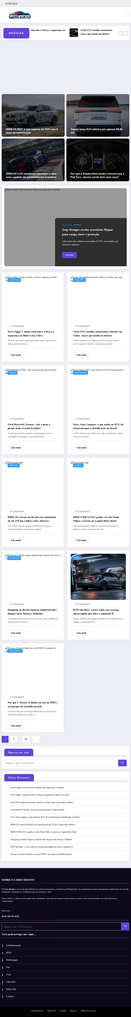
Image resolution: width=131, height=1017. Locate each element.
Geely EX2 (79, 280)
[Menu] (118, 15)
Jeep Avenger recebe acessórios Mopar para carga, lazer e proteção (87, 232)
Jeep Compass (80, 372)
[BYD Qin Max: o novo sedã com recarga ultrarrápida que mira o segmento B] (98, 576)
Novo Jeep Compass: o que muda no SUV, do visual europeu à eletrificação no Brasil (98, 426)
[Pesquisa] (127, 14)
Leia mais (69, 255)
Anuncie (73, 1011)
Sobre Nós (11, 989)
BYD (77, 558)
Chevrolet (11, 982)
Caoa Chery (14, 280)
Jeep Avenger (67, 225)
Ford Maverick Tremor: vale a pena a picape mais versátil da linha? (29, 426)
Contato (10, 996)
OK (122, 763)
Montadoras (14, 558)
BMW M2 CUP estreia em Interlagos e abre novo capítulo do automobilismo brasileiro (31, 175)
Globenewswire (13, 945)
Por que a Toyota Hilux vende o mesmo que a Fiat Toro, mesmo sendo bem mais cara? (97, 175)
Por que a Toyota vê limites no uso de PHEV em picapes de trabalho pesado (32, 704)
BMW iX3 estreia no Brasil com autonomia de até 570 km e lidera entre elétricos (32, 519)
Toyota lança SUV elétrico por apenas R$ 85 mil (96, 131)
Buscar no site (19, 752)
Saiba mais (6, 911)
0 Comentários (17, 326)
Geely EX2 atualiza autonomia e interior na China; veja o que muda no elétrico (98, 32)
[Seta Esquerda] (120, 33)
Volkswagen (12, 960)
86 (26, 739)
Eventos (78, 465)
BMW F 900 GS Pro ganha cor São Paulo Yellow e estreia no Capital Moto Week (96, 519)
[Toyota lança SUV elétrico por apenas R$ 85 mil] (97, 115)
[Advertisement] (65, 68)
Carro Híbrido (15, 651)
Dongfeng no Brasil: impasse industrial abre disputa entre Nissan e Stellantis (32, 611)
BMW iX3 (14, 465)
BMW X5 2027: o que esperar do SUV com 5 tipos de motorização (32, 131)
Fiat (8, 967)
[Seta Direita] (126, 33)
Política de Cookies (88, 1011)
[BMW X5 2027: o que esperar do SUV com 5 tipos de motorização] (33, 115)
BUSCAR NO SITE (10, 916)
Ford (8, 974)
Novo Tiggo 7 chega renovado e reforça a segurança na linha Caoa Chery (31, 333)
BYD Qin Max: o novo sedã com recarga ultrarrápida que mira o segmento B (96, 611)
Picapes (12, 372)
